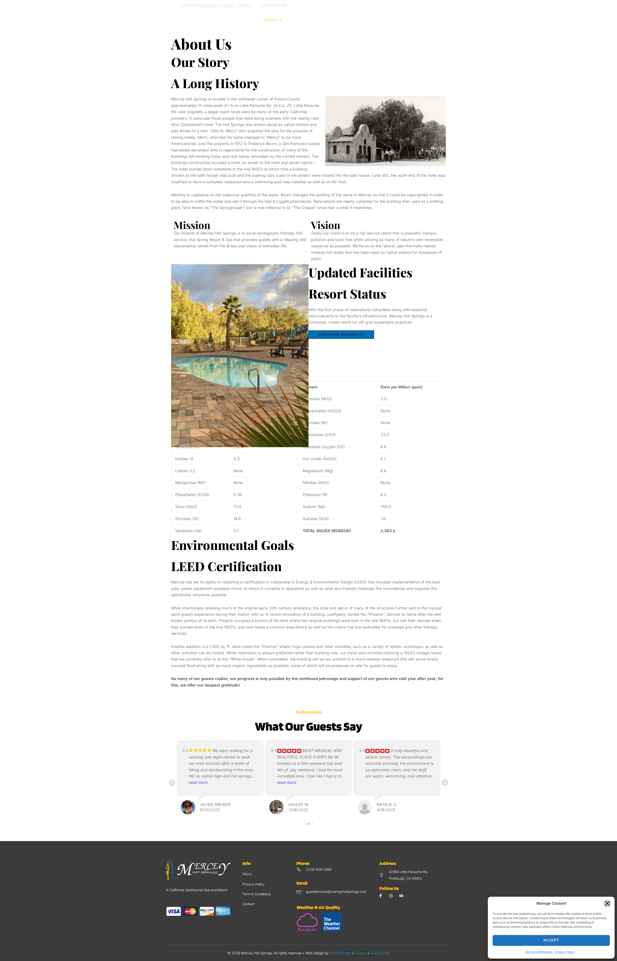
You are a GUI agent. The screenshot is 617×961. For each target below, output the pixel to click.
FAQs (371, 20)
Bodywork (349, 20)
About (270, 20)
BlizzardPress (340, 953)
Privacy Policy (565, 952)
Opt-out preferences (539, 952)
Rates (294, 20)
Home (252, 20)
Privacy (361, 953)
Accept (551, 940)
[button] (607, 903)
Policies (319, 20)
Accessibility (379, 953)
